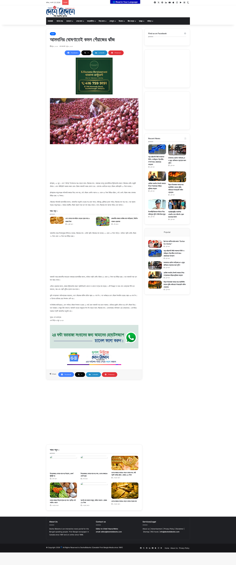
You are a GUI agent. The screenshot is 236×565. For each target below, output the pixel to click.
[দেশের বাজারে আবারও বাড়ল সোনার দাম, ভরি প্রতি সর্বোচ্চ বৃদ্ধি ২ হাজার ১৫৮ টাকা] (124, 463)
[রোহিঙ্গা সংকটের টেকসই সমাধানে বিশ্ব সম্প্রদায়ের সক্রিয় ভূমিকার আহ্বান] (157, 176)
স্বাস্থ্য (140, 21)
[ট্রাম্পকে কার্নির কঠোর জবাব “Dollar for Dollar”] (155, 244)
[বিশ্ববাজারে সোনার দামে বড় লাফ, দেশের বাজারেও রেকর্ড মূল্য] (94, 463)
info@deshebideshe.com (169, 532)
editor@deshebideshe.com (111, 532)
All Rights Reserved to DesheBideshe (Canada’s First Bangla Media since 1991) (93, 547)
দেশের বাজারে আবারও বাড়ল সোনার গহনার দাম (124, 501)
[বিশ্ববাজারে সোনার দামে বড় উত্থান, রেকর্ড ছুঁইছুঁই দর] (63, 463)
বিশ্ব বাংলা (102, 21)
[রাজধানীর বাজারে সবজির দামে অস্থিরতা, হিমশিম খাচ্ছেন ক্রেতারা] (103, 221)
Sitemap (146, 532)
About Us (174, 548)
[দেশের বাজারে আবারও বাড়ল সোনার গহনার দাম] (124, 490)
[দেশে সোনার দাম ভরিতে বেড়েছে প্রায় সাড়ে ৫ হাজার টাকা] (57, 220)
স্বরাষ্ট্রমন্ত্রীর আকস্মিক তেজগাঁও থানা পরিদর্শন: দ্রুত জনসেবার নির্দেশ (176, 214)
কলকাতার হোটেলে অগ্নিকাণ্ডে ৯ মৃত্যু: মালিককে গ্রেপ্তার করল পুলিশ (177, 160)
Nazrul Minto (113, 529)
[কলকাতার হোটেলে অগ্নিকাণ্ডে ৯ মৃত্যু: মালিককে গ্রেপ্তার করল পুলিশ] (177, 149)
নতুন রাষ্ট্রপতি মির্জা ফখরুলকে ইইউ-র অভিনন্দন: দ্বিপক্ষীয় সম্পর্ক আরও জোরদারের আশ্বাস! (174, 253)
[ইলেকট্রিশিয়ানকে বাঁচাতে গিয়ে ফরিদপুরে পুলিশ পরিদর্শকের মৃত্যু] (157, 204)
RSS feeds (155, 532)
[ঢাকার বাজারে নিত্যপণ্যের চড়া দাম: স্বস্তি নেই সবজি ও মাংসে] (63, 490)
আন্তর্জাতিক (90, 21)
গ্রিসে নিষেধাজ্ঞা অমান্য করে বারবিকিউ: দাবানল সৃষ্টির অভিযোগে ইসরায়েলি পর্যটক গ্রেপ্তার (175, 284)
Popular (167, 232)
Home (50, 21)
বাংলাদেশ (68, 21)
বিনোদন (121, 21)
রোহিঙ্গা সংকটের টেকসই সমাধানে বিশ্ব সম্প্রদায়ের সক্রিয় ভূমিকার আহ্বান (157, 185)
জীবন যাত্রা (131, 21)
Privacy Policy (169, 529)
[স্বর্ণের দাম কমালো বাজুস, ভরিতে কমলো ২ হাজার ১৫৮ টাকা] (94, 490)
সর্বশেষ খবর (60, 21)
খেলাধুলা (111, 21)
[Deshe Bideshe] (60, 11)
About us (146, 529)
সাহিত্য (149, 21)
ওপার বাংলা (79, 21)
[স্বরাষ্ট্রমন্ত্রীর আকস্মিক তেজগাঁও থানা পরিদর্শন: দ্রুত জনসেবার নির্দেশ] (177, 204)
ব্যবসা (52, 34)
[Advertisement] (94, 164)
